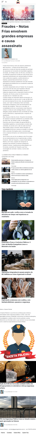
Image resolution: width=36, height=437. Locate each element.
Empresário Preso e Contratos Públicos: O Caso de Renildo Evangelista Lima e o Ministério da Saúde (16, 244)
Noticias (4, 23)
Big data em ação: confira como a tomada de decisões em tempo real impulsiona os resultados (17, 214)
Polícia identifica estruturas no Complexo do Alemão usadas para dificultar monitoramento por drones (22, 162)
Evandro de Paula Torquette (10, 154)
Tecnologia (13, 166)
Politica (13, 172)
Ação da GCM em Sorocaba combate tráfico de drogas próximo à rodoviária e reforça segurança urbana (17, 386)
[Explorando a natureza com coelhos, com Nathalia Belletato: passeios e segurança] (18, 288)
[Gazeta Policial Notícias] (18, 2)
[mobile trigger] (3, 2)
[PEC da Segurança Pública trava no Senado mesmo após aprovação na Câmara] (18, 407)
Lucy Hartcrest (7, 60)
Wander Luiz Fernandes (22, 154)
